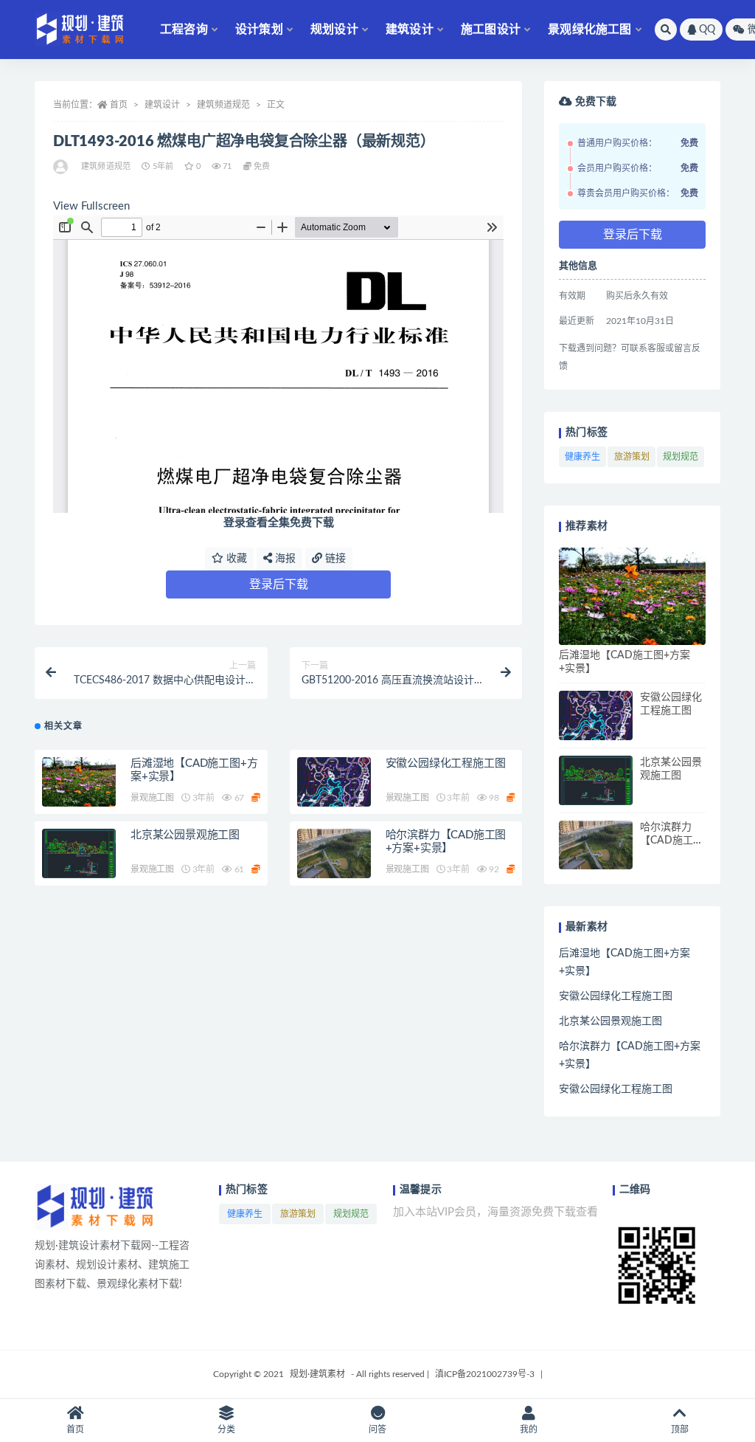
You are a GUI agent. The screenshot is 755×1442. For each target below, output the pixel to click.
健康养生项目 (582, 459)
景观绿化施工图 (589, 29)
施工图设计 (491, 29)
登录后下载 (278, 584)
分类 (226, 1429)
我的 (528, 1429)
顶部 (680, 1429)
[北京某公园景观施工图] (79, 853)
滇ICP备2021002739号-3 (485, 1374)
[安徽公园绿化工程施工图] (334, 782)
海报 (284, 558)
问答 (377, 1429)
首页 (119, 104)
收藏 (235, 558)
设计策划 (259, 29)
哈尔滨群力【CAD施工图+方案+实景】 (671, 840)
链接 (334, 558)
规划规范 (680, 456)
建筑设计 (410, 29)
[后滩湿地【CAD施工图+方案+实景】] (79, 782)
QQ (707, 29)
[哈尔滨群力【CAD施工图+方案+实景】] (334, 853)
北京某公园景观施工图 (185, 835)
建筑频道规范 (223, 104)
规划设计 (334, 29)
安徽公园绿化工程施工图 (446, 763)
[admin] (61, 166)
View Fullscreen (91, 206)
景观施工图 (152, 797)
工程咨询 (184, 29)
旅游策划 (632, 456)
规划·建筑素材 (317, 1374)
